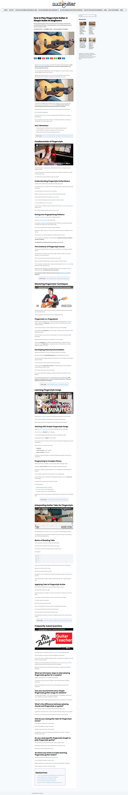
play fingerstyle (43, 416)
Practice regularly (40, 489)
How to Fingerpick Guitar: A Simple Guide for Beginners (57, 278)
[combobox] (86, 16)
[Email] (59, 58)
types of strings (46, 202)
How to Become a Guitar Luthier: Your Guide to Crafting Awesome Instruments (92, 30)
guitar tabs (49, 531)
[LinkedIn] (47, 58)
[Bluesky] (63, 58)
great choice (38, 432)
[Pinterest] (43, 58)
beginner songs (45, 695)
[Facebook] (35, 58)
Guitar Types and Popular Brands (93, 10)
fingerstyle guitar (42, 64)
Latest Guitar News (113, 10)
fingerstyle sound (63, 273)
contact (11, 10)
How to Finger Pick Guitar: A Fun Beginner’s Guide (57, 384)
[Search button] (95, 16)
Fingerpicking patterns (40, 217)
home (105, 10)
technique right (54, 757)
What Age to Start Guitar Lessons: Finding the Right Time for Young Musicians (83, 30)
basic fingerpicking (49, 677)
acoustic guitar (51, 75)
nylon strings (66, 264)
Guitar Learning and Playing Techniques (71, 10)
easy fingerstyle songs (45, 429)
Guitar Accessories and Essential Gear (26, 10)
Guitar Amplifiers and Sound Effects (48, 10)
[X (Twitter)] (39, 58)
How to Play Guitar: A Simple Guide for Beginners (57, 499)
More (121, 10)
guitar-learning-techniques (61, 29)
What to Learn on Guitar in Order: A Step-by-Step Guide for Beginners (83, 45)
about (6, 10)
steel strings (63, 205)
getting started (55, 652)
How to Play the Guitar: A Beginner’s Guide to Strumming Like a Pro (57, 620)
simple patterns (42, 220)
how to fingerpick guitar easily (65, 662)
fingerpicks (69, 321)
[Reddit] (51, 58)
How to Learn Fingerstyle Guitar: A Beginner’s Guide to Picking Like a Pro (57, 135)
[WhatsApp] (55, 58)
